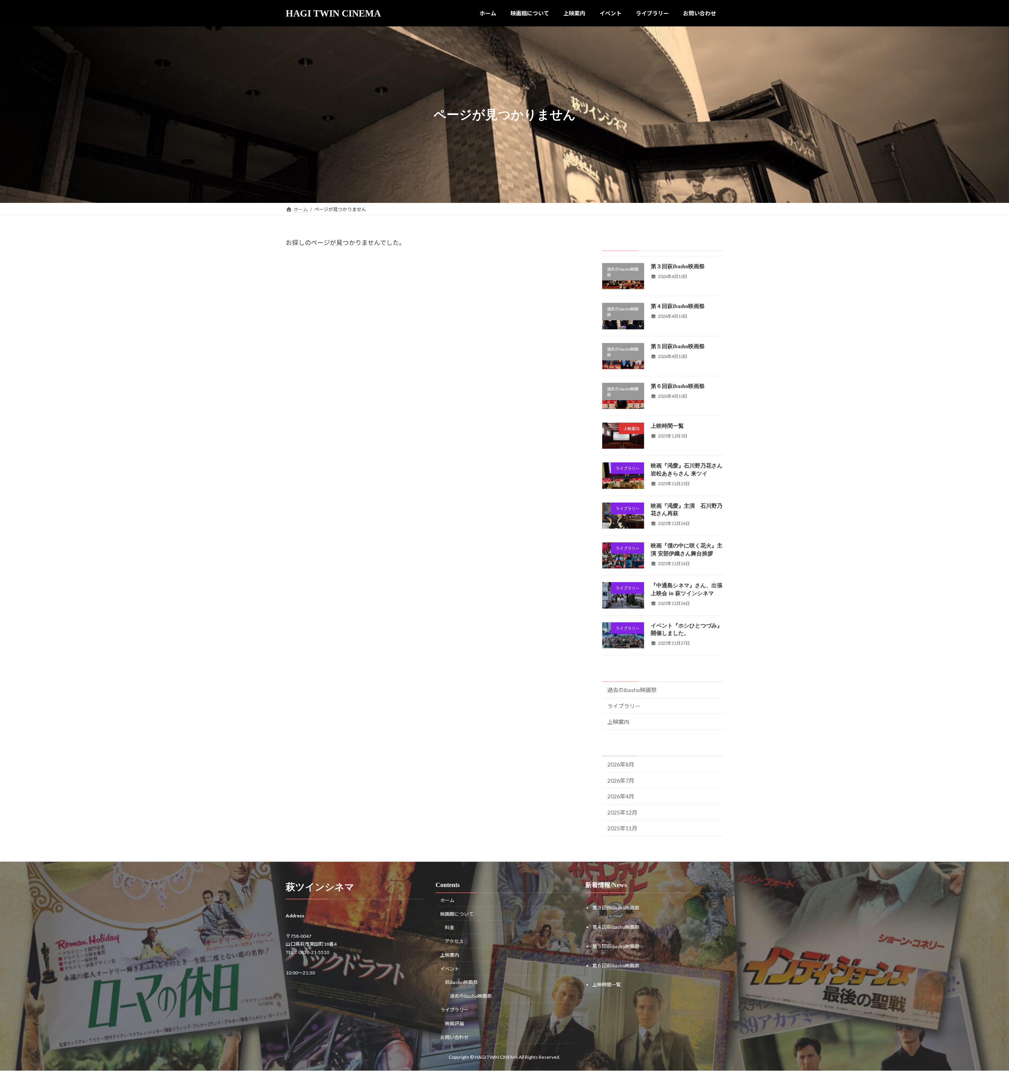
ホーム (447, 900)
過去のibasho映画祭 (632, 690)
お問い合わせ (454, 1037)
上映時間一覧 (667, 426)
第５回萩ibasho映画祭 (678, 346)
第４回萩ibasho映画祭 (678, 306)
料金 (449, 928)
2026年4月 (620, 796)
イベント (449, 969)
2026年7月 (620, 780)
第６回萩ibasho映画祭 (678, 386)
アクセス (454, 941)
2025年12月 (622, 812)
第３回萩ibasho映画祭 (678, 266)
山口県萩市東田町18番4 (311, 944)
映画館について (456, 914)
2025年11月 (622, 828)
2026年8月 (620, 764)
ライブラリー (623, 706)
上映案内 (618, 721)
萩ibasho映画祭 (461, 983)
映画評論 (454, 1023)
